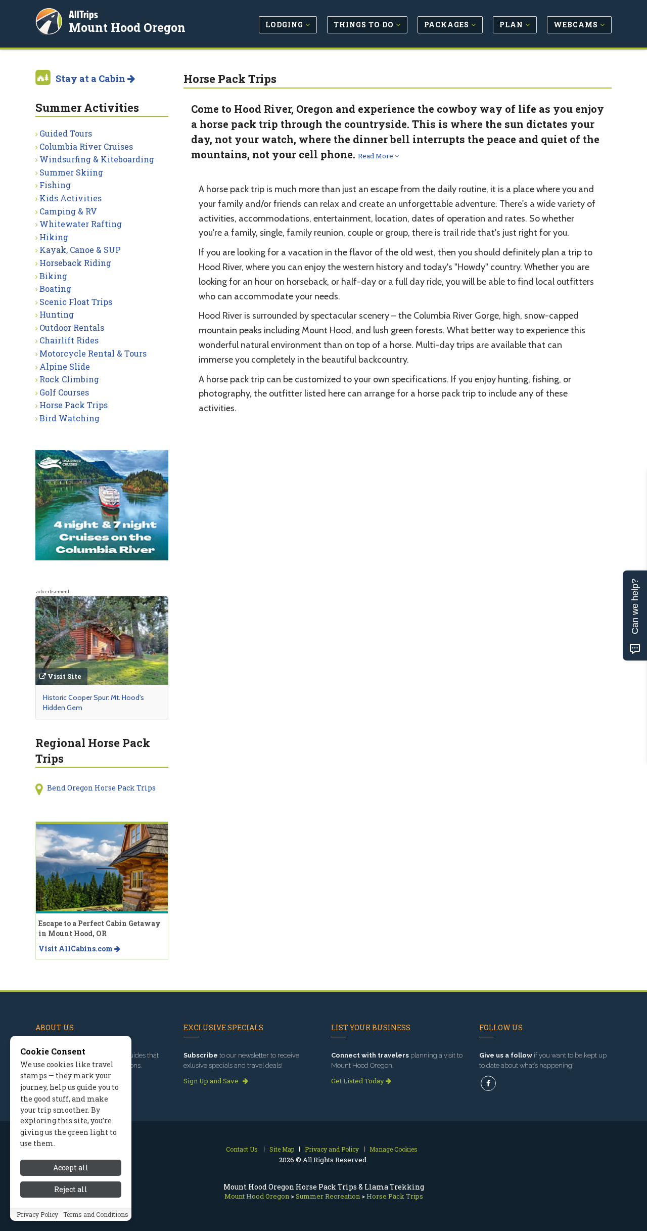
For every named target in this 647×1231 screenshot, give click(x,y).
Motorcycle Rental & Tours (93, 353)
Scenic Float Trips (75, 301)
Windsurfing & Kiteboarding (96, 159)
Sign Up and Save (211, 1080)
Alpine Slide (64, 366)
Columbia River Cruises (86, 146)
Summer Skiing (71, 172)
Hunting (56, 314)
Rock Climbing (69, 379)
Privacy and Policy (332, 1149)
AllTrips (83, 14)
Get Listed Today (358, 1080)
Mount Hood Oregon (127, 27)
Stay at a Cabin (91, 78)
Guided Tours (65, 133)
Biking (53, 276)
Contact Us (242, 1149)
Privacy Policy (37, 1214)
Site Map (281, 1149)
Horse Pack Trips (73, 405)
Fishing (55, 185)
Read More (376, 155)
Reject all (70, 1189)
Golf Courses (64, 392)
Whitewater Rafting (80, 223)
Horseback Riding (75, 262)
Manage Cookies (393, 1149)
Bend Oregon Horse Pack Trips (101, 788)
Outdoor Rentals (71, 327)
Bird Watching (69, 418)
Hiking (53, 237)
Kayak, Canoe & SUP (80, 249)
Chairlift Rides (69, 340)
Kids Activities (70, 198)
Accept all (70, 1167)
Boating (55, 288)
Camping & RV (68, 211)
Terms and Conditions (95, 1214)
